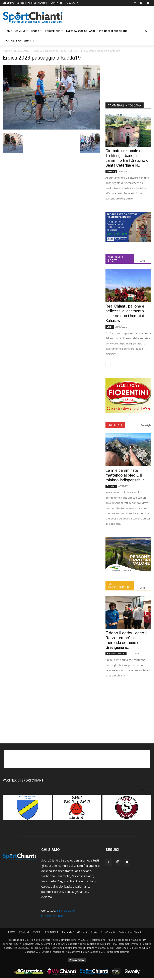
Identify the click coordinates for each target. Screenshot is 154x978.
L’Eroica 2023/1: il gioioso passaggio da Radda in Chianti (45, 50)
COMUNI (20, 30)
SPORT (35, 30)
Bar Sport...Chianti (116, 653)
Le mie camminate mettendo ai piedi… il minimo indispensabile (125, 475)
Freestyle (146, 425)
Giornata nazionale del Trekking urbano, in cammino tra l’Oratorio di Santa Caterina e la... (127, 158)
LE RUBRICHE (52, 30)
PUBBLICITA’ (72, 2)
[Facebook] (135, 3)
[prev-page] (107, 364)
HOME (8, 30)
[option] (27, 809)
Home (6, 50)
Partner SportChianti (19, 40)
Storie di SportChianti (113, 30)
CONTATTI (56, 2)
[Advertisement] (128, 75)
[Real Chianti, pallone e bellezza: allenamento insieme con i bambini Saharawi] (128, 285)
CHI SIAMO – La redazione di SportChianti (25, 2)
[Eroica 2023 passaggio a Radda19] (51, 128)
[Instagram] (142, 3)
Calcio (110, 326)
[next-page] (114, 364)
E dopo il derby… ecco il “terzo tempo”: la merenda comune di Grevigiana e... (126, 640)
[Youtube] (148, 3)
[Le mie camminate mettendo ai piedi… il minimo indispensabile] (128, 449)
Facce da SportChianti (80, 30)
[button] (146, 31)
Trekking (111, 171)
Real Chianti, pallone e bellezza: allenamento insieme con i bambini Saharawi (124, 313)
